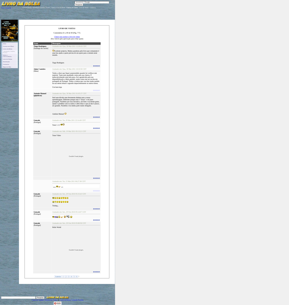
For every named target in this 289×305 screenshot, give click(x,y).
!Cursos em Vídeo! (72, 7)
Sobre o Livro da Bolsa (58, 7)
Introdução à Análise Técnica (41, 7)
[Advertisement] (74, 14)
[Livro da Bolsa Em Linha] (9, 41)
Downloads (6, 61)
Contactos (93, 7)
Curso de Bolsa (65, 300)
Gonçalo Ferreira (77, 300)
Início (4, 43)
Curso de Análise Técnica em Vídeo (44, 300)
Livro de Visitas (84, 7)
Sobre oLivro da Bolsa (7, 56)
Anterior (58, 277)
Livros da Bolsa (7, 49)
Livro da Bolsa (27, 7)
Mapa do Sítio (7, 67)
